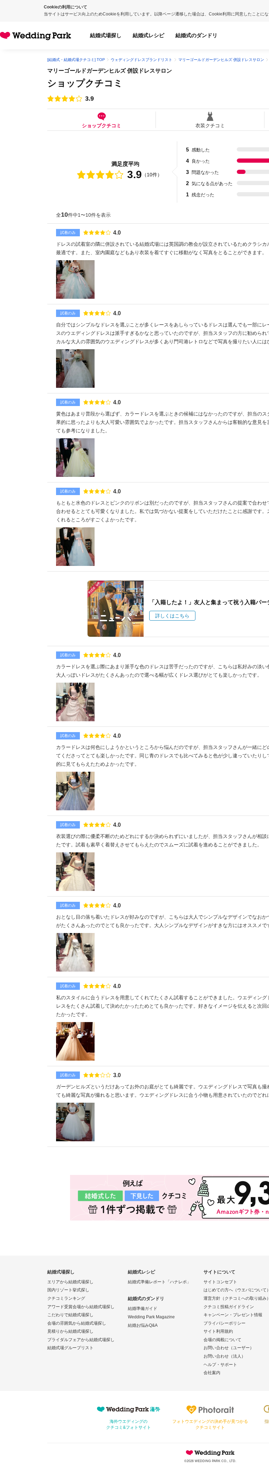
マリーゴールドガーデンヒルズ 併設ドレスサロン (109, 71)
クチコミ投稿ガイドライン (229, 1306)
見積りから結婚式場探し (70, 1331)
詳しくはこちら (172, 615)
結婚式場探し (106, 35)
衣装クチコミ (210, 125)
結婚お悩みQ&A (143, 1325)
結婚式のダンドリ (196, 35)
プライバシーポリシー (225, 1323)
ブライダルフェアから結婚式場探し (81, 1339)
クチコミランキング (66, 1298)
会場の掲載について (222, 1339)
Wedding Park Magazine (151, 1316)
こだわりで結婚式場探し (70, 1314)
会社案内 (212, 1372)
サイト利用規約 (218, 1331)
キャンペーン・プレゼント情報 (233, 1314)
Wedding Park (210, 1452)
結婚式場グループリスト (70, 1347)
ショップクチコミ (101, 125)
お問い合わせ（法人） (225, 1356)
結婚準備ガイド (142, 1308)
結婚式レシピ (148, 35)
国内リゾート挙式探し (68, 1289)
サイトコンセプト (220, 1281)
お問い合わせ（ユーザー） (229, 1347)
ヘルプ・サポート (220, 1364)
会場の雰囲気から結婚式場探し (76, 1323)
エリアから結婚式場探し (70, 1281)
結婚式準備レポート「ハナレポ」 (159, 1281)
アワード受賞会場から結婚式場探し (81, 1306)
